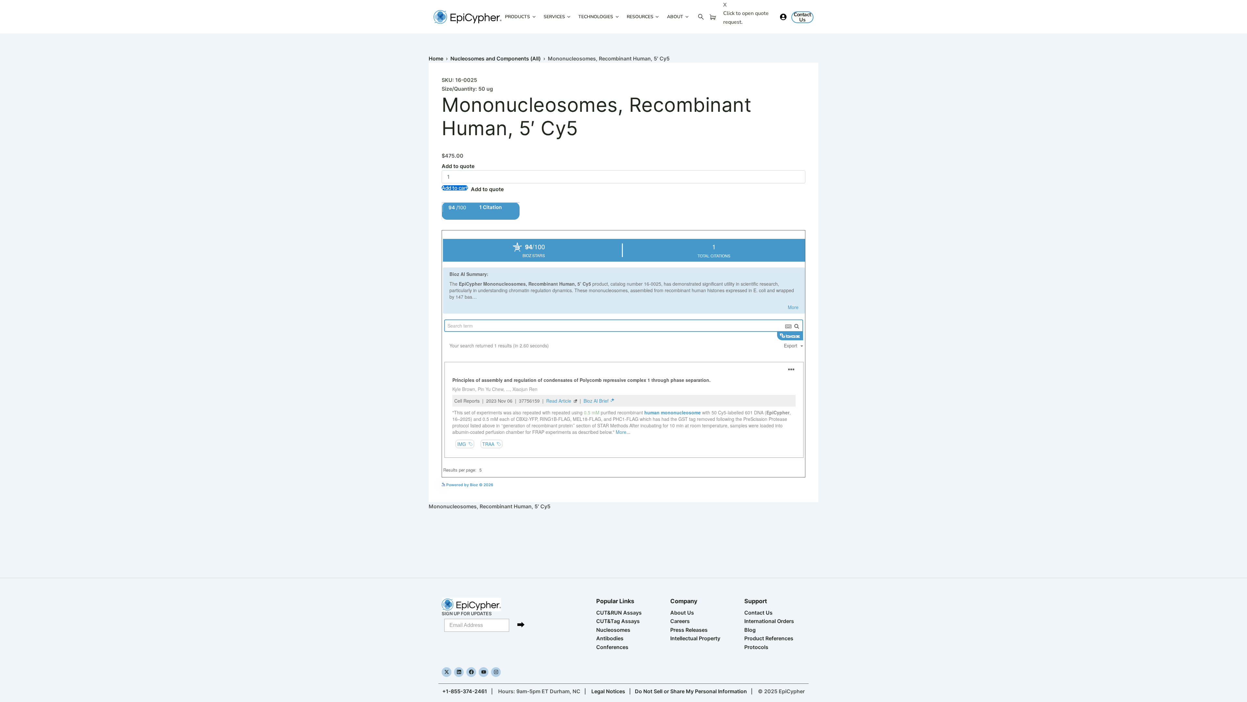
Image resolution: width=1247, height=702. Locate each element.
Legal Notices (608, 691)
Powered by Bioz (457, 225)
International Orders (769, 621)
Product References (768, 638)
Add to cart (455, 187)
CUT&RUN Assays (619, 612)
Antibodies (610, 638)
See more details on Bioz (782, 484)
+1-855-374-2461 (464, 691)
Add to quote (458, 166)
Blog (750, 630)
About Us (682, 612)
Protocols (756, 647)
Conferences (612, 647)
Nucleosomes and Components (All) (495, 58)
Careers (680, 621)
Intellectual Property (695, 638)
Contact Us (758, 612)
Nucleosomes (613, 630)
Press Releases (689, 630)
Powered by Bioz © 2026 (469, 484)
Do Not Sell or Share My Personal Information (691, 691)
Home (436, 58)
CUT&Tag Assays (618, 621)
